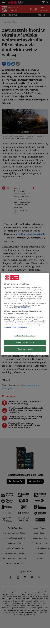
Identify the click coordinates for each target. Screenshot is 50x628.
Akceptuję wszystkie (25, 349)
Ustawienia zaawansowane (24, 336)
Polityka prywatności (22, 307)
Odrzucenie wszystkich (25, 342)
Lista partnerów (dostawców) (15, 327)
